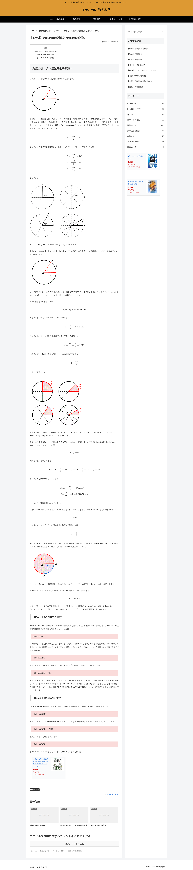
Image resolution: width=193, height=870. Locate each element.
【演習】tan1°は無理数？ (137, 76)
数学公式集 (35, 790)
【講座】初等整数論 (135, 87)
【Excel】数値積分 (135, 60)
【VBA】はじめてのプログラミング (141, 70)
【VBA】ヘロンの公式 (136, 65)
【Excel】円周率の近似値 (137, 49)
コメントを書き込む (74, 844)
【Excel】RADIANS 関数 (45, 58)
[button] (162, 31)
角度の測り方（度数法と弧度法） (46, 51)
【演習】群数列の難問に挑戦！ (139, 81)
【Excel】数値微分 (135, 54)
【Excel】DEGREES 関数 (45, 55)
